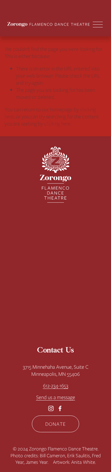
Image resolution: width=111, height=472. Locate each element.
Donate (55, 423)
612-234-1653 (55, 385)
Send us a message (55, 397)
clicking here (57, 123)
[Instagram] (51, 408)
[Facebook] (60, 408)
